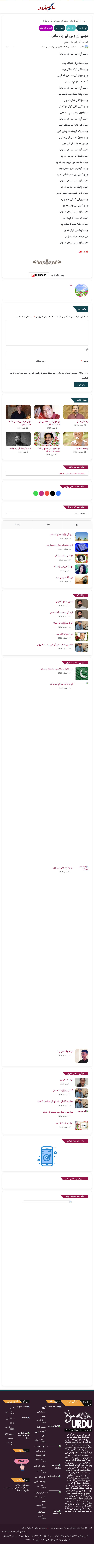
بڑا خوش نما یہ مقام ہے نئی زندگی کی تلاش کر (49, 423)
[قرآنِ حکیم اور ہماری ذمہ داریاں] (81, 547)
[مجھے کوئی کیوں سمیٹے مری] (54, 1429)
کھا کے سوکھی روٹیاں (64, 555)
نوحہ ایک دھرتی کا (65, 1051)
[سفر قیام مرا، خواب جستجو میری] (54, 1495)
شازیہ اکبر (59, 28)
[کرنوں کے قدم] (54, 1468)
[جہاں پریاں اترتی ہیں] (81, 1125)
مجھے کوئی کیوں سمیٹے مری (40, 1431)
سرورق (83, 21)
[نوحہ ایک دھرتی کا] (81, 1056)
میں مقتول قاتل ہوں (64, 634)
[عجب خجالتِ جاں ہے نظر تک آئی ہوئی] (54, 1449)
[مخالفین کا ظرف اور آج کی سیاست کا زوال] (81, 647)
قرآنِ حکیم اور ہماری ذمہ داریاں (60, 545)
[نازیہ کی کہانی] (81, 1082)
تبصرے (17, 524)
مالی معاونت (37, 1535)
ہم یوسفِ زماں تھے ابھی (63, 867)
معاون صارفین (71, 1535)
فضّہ (82, 46)
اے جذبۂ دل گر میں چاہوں (20, 448)
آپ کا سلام (74, 21)
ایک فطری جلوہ (82, 448)
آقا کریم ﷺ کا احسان (63, 623)
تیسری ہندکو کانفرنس (64, 601)
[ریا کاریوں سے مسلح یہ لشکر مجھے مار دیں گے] (46, 439)
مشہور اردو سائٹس (62, 1539)
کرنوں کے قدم (40, 1466)
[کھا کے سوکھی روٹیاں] (81, 558)
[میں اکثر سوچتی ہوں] (81, 579)
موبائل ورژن (8, 1535)
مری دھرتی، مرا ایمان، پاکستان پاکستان (57, 669)
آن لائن (22, 1485)
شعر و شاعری (46, 28)
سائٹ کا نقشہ (29, 1539)
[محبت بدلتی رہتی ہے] (22, 1436)
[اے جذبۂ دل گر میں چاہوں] (18, 439)
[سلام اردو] (47, 7)
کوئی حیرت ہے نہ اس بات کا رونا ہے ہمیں (20, 423)
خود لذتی (42, 1512)
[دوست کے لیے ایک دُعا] (81, 569)
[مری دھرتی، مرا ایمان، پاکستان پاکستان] (81, 673)
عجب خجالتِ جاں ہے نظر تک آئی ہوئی (40, 1451)
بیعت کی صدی (82, 421)
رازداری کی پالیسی (22, 1535)
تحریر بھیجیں (83, 1535)
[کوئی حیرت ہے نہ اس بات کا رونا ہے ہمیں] (18, 412)
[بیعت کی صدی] (75, 412)
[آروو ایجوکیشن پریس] (54, 1410)
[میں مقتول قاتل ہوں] (81, 636)
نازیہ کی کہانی (66, 1079)
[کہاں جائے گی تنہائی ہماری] (81, 773)
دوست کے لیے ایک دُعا (63, 566)
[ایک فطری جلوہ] (75, 439)
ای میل (84, 361)
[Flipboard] (39, 275)
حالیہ (48, 524)
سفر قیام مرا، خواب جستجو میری (40, 1497)
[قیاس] (22, 1410)
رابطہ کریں (59, 1535)
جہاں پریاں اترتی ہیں (64, 1123)
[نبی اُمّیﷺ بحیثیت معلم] (81, 536)
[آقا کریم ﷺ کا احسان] (81, 625)
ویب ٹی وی (48, 1535)
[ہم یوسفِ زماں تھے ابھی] (81, 957)
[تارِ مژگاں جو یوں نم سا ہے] (54, 1479)
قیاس (12, 1407)
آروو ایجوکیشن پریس (41, 1412)
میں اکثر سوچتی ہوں (64, 577)
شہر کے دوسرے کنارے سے (61, 612)
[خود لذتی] (54, 1514)
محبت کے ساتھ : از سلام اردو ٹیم (34, 1527)
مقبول (77, 524)
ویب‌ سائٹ (40, 361)
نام (86, 349)
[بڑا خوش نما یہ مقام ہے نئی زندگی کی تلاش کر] (46, 412)
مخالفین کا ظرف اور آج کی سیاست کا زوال (55, 644)
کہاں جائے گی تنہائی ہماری (61, 684)
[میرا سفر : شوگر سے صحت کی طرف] (81, 1114)
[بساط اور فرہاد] (22, 1421)
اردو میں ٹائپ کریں (44, 1539)
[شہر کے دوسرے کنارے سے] (81, 614)
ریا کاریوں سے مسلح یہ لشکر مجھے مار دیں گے (48, 450)
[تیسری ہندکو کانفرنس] (81, 604)
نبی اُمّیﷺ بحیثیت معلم (61, 534)
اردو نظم (71, 28)
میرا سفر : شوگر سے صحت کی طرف (58, 1112)
